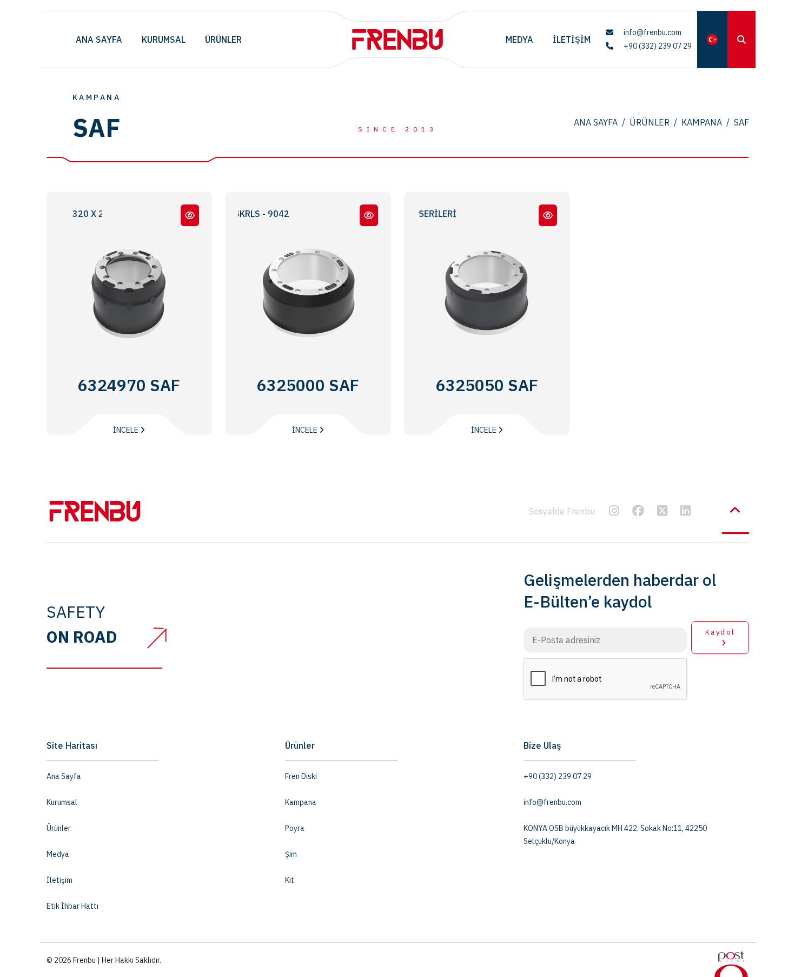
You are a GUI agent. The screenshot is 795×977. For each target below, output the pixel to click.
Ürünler (223, 39)
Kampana (701, 122)
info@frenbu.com (651, 32)
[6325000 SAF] (369, 215)
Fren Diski (301, 776)
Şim (291, 854)
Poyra (294, 828)
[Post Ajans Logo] (731, 963)
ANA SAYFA (596, 122)
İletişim (572, 39)
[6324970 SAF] (190, 215)
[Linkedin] (685, 511)
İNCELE (126, 430)
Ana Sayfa (99, 39)
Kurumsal (164, 39)
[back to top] (735, 510)
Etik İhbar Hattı (72, 906)
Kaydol (720, 632)
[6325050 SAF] (548, 215)
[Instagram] (614, 511)
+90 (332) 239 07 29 (657, 46)
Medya (519, 39)
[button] (712, 39)
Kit (289, 880)
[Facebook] (638, 511)
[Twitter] (662, 511)
